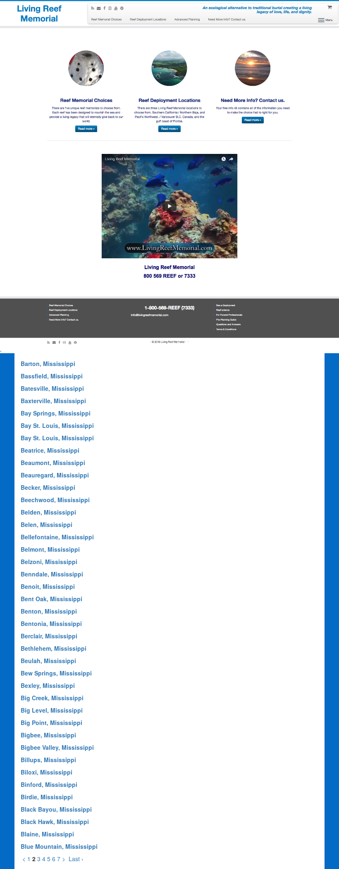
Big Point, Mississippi (51, 722)
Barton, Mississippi (48, 363)
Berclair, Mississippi (49, 636)
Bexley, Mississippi (48, 685)
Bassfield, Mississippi (52, 376)
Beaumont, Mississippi (53, 462)
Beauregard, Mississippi (55, 475)
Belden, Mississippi (48, 512)
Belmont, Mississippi (50, 549)
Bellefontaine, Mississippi (57, 537)
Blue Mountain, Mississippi (59, 846)
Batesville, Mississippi (52, 388)
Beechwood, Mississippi (55, 500)
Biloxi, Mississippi (46, 772)
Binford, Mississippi (49, 784)
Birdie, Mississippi (47, 797)
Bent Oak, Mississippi (51, 599)
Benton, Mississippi (49, 611)
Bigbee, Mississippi (48, 735)
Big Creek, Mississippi (52, 698)
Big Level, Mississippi (52, 710)
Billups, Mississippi (48, 760)
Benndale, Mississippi (52, 574)
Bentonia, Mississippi (51, 623)
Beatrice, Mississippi (50, 450)
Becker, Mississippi (48, 487)
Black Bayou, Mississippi (56, 809)
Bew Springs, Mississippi (56, 673)
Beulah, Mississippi (48, 660)
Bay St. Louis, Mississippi (57, 425)
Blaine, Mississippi (47, 834)
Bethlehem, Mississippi (53, 648)
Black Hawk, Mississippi (55, 821)
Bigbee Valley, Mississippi (57, 747)
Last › (76, 859)
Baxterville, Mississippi (53, 401)
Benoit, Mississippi (48, 586)
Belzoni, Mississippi (49, 561)
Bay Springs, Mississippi (56, 413)
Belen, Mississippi (46, 524)
